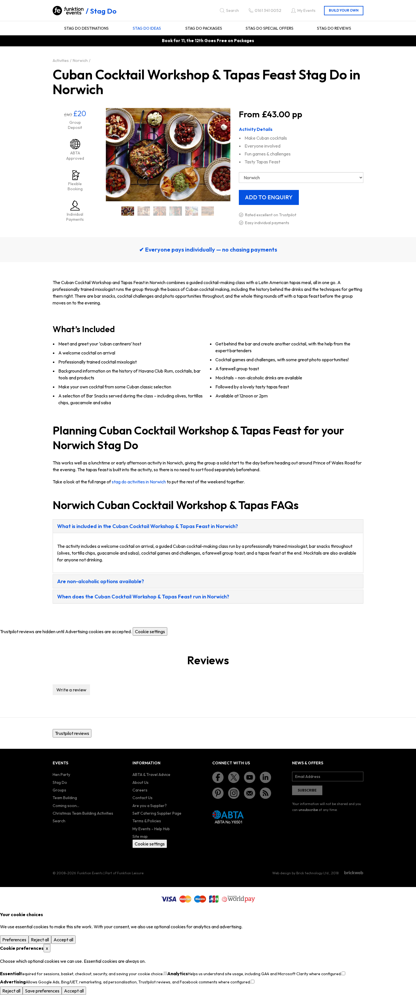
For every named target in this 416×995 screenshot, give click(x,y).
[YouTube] (250, 777)
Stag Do (103, 11)
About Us (140, 782)
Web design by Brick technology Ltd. (300, 873)
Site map (140, 836)
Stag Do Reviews (334, 28)
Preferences (14, 939)
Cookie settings (150, 631)
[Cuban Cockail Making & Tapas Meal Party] (208, 211)
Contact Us (142, 797)
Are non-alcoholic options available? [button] (100, 581)
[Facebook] (218, 777)
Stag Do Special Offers (269, 28)
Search (59, 820)
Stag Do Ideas (147, 28)
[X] (234, 777)
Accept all (63, 939)
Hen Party (61, 774)
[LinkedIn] (265, 777)
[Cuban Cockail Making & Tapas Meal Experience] (176, 211)
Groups (59, 790)
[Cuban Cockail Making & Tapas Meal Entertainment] (160, 211)
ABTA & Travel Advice (151, 774)
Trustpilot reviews (72, 733)
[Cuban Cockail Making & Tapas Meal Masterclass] (192, 211)
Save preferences (42, 991)
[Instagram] (234, 793)
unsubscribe (308, 810)
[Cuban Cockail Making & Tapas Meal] (128, 211)
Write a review (71, 690)
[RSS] (265, 793)
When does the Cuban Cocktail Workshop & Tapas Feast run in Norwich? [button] (143, 596)
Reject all (40, 939)
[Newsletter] (250, 793)
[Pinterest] (218, 793)
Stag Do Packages (203, 28)
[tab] (208, 526)
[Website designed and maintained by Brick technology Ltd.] (353, 872)
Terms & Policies (146, 820)
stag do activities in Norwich (139, 481)
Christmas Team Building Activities (83, 813)
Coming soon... (66, 805)
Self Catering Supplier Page (156, 813)
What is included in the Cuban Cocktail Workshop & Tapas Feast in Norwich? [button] (147, 526)
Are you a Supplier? (149, 805)
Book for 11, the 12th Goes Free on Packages (208, 40)
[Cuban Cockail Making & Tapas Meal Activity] (144, 211)
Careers (139, 790)
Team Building (65, 797)
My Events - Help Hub (151, 828)
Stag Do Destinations (86, 28)
